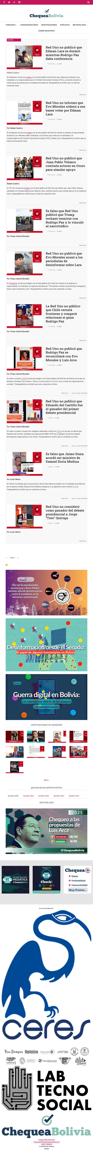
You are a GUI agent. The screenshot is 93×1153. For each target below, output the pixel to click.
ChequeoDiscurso (29, 25)
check (60, 63)
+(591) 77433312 (46, 1144)
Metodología (79, 25)
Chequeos (11, 25)
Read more (83, 95)
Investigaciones (49, 25)
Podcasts (65, 25)
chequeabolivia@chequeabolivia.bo (46, 1142)
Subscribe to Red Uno (6, 565)
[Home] (46, 13)
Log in (73, 393)
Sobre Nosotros (46, 30)
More (46, 780)
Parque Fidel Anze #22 (46, 1140)
